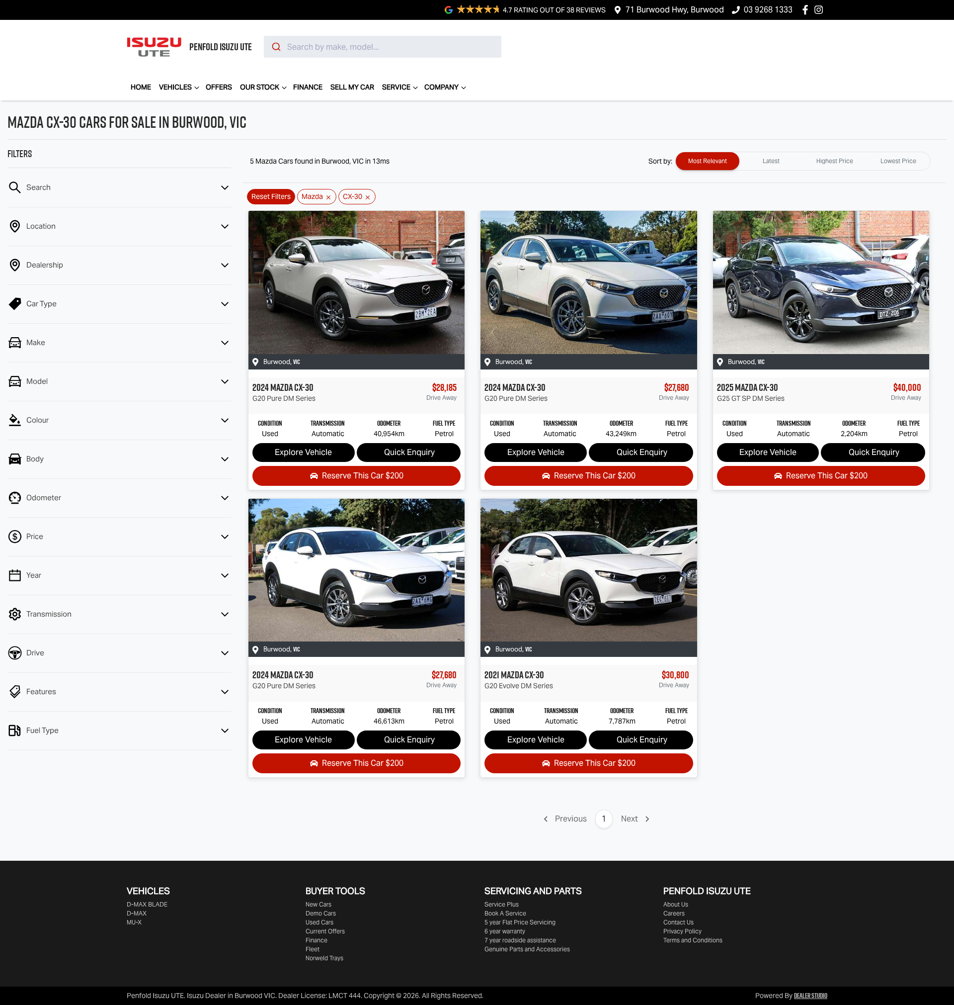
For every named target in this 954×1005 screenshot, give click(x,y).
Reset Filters (271, 196)
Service (396, 87)
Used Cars (319, 922)
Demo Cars (321, 913)
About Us (675, 904)
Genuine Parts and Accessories (527, 949)
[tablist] (803, 161)
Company (441, 87)
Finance (307, 87)
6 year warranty (504, 931)
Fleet (312, 949)
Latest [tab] (771, 161)
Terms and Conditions (692, 940)
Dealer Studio (810, 996)
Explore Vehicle (303, 452)
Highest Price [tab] (834, 161)
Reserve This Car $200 (362, 475)
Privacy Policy (682, 931)
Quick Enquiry (409, 452)
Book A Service (505, 913)
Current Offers (325, 931)
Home (141, 87)
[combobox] (382, 47)
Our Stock (259, 87)
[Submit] (275, 47)
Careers (674, 913)
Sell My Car (352, 87)
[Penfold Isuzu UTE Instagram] (820, 9)
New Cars (318, 904)
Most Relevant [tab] (707, 161)
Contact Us (678, 922)
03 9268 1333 (768, 9)
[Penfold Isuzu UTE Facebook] (807, 9)
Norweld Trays (324, 958)
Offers (219, 87)
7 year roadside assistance (520, 940)
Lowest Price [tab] (898, 161)
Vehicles (175, 87)
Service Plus (501, 904)
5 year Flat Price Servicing (520, 922)
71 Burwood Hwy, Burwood (675, 9)
